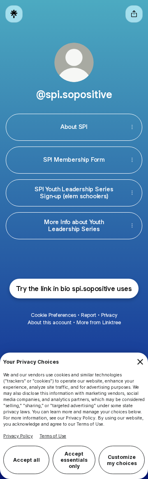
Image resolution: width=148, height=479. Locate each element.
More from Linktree (98, 322)
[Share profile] (134, 14)
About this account (50, 322)
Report (88, 315)
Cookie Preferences (53, 315)
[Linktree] (14, 14)
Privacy (109, 315)
